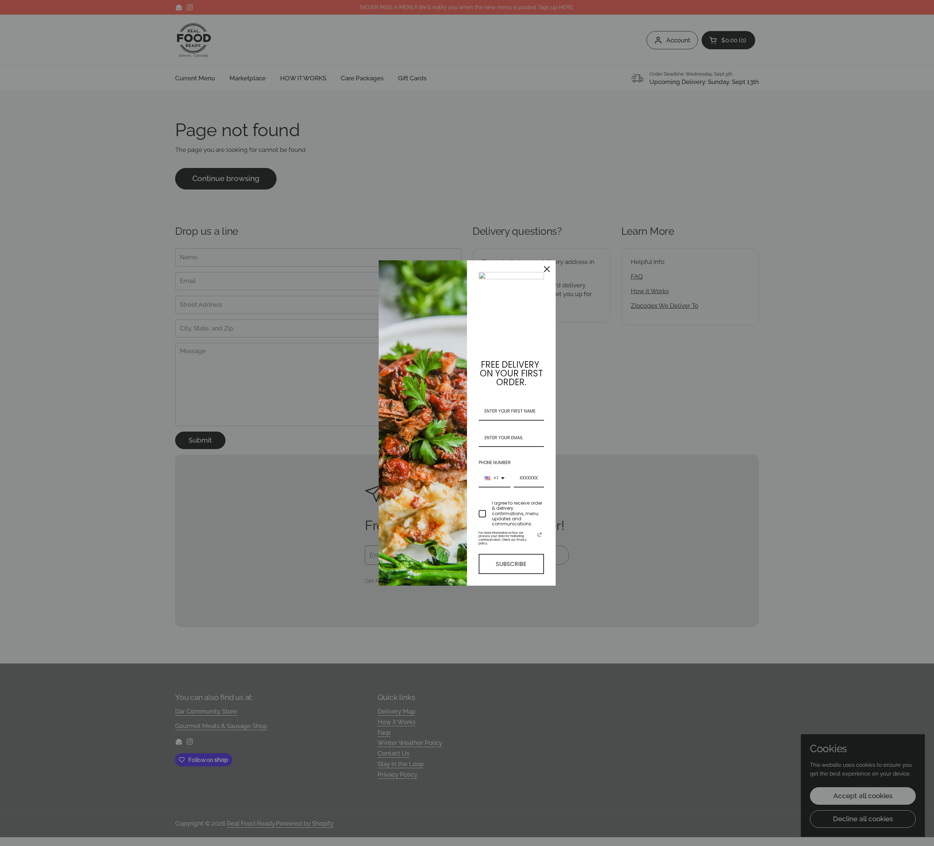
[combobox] (494, 478)
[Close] (547, 269)
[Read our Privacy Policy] (539, 534)
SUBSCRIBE (511, 564)
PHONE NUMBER (495, 462)
